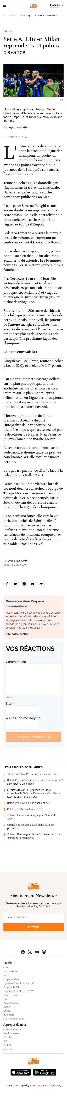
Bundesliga (8, 1015)
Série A (7, 31)
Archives (7, 1049)
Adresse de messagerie (23, 718)
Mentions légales (11, 1033)
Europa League (10, 995)
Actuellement (9, 15)
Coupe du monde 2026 (46, 16)
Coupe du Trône (11, 979)
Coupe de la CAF (11, 987)
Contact (7, 1045)
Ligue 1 (6, 1011)
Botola (6, 975)
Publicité (7, 1037)
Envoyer (33, 927)
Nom (9, 703)
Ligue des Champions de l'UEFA (18, 991)
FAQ (5, 1041)
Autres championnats (13, 1019)
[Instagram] (44, 952)
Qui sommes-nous (12, 1029)
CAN (5, 967)
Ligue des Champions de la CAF (18, 983)
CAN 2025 (25, 16)
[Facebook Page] (23, 952)
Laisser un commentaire (33, 737)
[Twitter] (30, 952)
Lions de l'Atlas (10, 971)
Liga (5, 999)
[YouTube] (37, 952)
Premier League (11, 1003)
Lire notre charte (17, 634)
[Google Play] (44, 1071)
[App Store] (20, 1071)
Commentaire (16, 662)
